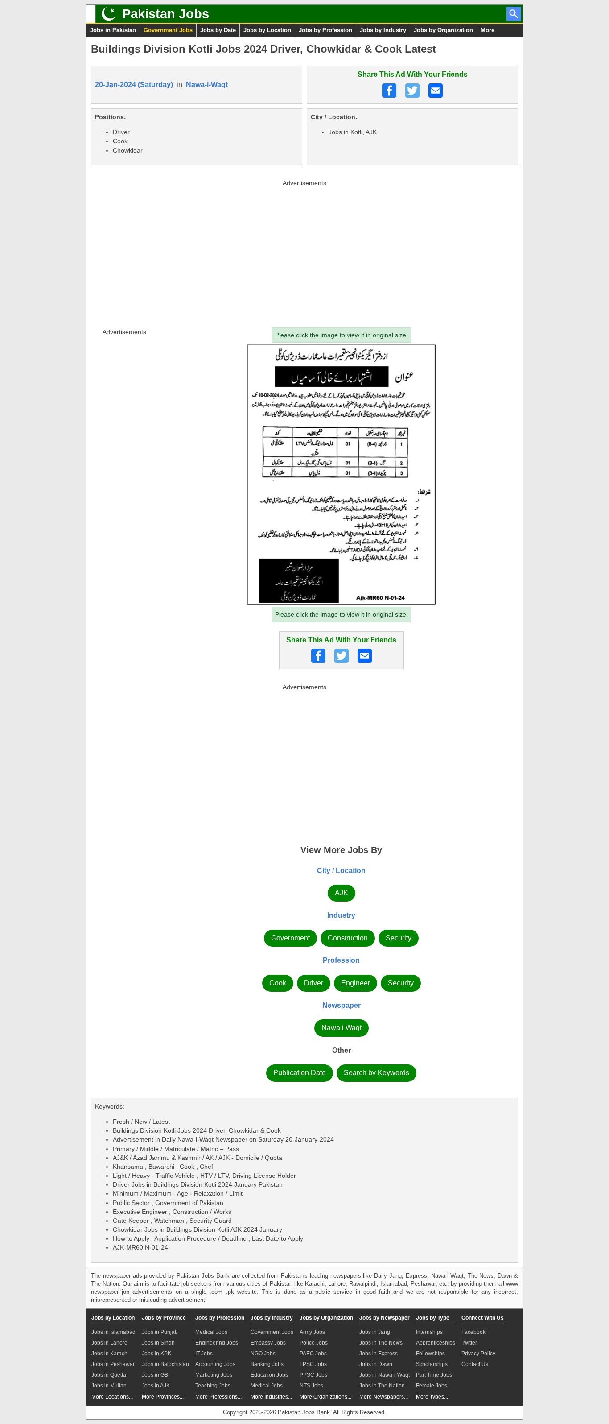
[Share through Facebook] (389, 90)
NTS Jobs (311, 1386)
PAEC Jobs (313, 1353)
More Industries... (271, 1397)
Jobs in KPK (156, 1353)
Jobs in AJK (156, 1386)
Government (290, 938)
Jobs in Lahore (109, 1343)
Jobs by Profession (325, 30)
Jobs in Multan (109, 1386)
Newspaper (341, 1005)
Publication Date (299, 1072)
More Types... (432, 1397)
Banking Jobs (267, 1364)
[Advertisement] (304, 251)
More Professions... (218, 1397)
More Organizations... (325, 1397)
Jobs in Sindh (158, 1343)
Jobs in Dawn (375, 1364)
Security (398, 938)
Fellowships (430, 1353)
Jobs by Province (164, 1318)
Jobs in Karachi (110, 1353)
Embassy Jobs (268, 1343)
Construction (348, 938)
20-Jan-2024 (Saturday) (134, 84)
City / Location (341, 870)
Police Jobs (314, 1343)
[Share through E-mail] (435, 90)
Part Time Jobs (434, 1375)
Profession (341, 960)
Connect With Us (482, 1318)
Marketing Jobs (213, 1375)
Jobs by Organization (443, 30)
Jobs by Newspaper (384, 1318)
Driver (313, 983)
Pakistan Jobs (165, 14)
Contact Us (474, 1364)
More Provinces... (163, 1397)
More (487, 30)
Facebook (473, 1332)
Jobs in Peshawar (113, 1364)
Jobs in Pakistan (113, 30)
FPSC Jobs (313, 1364)
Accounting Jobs (215, 1364)
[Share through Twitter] (412, 90)
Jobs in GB (155, 1375)
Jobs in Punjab (160, 1332)
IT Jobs (204, 1353)
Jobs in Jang (374, 1332)
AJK (341, 893)
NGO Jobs (263, 1353)
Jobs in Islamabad (113, 1332)
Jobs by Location (267, 30)
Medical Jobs (211, 1332)
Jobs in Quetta (108, 1375)
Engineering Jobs (216, 1343)
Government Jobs (168, 30)
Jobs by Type (432, 1318)
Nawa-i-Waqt (207, 84)
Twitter (469, 1343)
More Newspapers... (383, 1397)
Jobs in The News (381, 1343)
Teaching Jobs (212, 1386)
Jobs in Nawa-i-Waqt (384, 1375)
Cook (277, 983)
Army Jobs (312, 1332)
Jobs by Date (218, 30)
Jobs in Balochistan (165, 1364)
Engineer (355, 983)
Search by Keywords (376, 1072)
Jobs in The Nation (382, 1386)
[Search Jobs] (513, 14)
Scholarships (432, 1364)
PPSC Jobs (313, 1375)
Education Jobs (269, 1375)
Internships (429, 1332)
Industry (341, 915)
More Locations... (112, 1397)
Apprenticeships (435, 1343)
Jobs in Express (378, 1353)
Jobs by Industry (383, 30)
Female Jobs (431, 1386)
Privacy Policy (478, 1353)
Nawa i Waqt (341, 1027)
